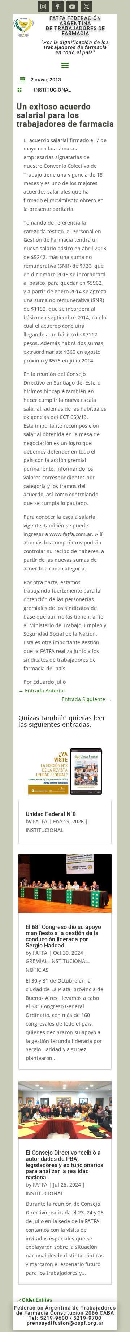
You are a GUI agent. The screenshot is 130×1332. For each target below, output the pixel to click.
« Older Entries (35, 1300)
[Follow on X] (86, 6)
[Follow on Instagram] (43, 6)
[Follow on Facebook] (58, 6)
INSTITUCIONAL (52, 90)
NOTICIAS (37, 969)
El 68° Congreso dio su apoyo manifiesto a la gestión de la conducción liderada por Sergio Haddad (63, 936)
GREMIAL (36, 961)
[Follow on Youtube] (72, 6)
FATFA (40, 821)
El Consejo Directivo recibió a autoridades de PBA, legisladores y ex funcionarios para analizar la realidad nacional (64, 1165)
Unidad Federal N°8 (51, 814)
